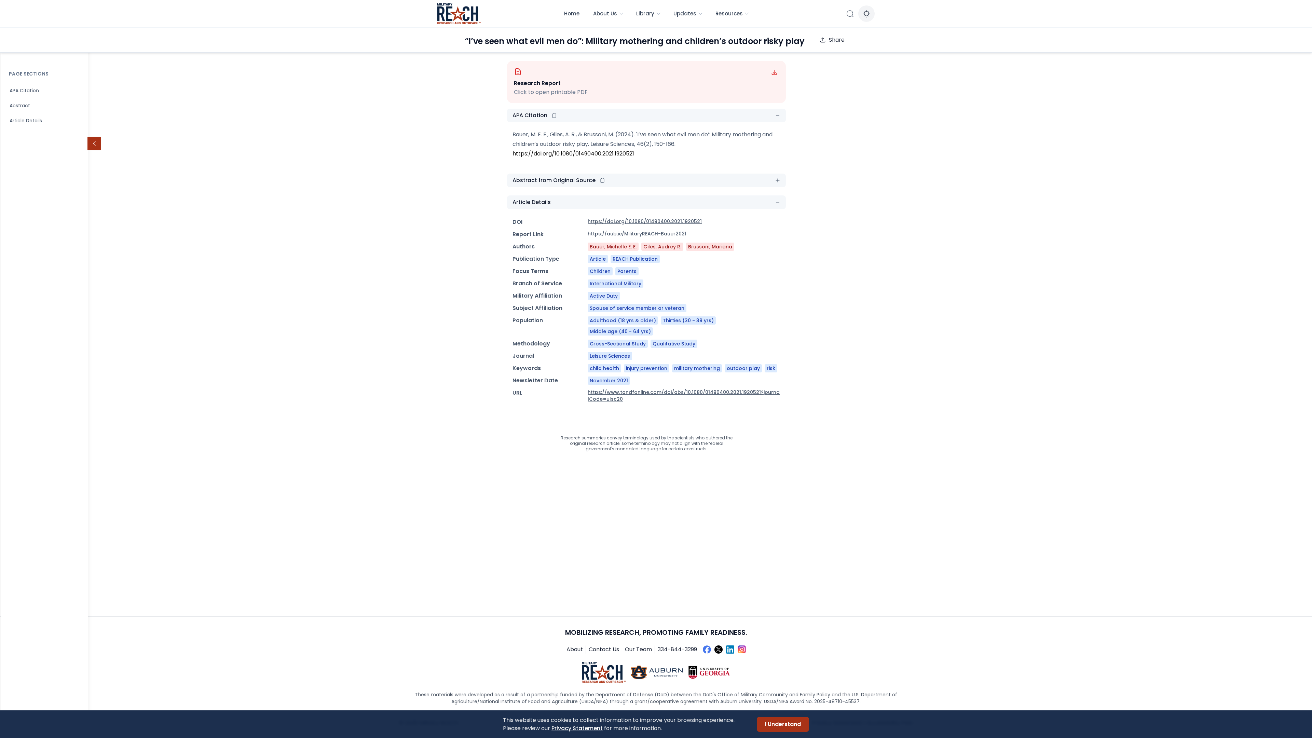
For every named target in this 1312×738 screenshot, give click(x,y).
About (574, 649)
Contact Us (604, 649)
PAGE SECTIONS (29, 73)
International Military (615, 283)
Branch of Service (537, 283)
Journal (523, 356)
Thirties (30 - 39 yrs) (688, 320)
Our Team (638, 649)
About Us (605, 13)
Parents (627, 271)
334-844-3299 (677, 649)
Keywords (526, 368)
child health (604, 368)
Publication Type (535, 259)
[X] (718, 649)
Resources (729, 13)
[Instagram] (742, 649)
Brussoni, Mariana (710, 246)
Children (600, 271)
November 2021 (609, 380)
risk (771, 368)
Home (571, 13)
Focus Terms (530, 271)
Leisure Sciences (610, 356)
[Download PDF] (774, 72)
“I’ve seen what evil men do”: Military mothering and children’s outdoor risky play (635, 41)
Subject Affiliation (537, 308)
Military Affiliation (537, 296)
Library (645, 13)
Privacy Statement (577, 728)
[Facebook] (707, 649)
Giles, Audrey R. (662, 246)
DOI (517, 222)
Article (598, 259)
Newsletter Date (535, 380)
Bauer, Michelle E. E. (613, 246)
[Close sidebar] (94, 143)
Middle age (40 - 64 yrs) (620, 331)
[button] (554, 115)
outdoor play (743, 368)
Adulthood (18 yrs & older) (623, 320)
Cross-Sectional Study (618, 343)
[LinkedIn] (730, 649)
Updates (684, 13)
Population (527, 320)
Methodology (531, 343)
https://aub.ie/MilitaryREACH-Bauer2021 (637, 233)
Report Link (528, 234)
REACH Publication (635, 259)
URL (517, 393)
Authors (523, 246)
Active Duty (604, 295)
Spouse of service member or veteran (637, 308)
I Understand (783, 724)
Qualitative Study (674, 343)
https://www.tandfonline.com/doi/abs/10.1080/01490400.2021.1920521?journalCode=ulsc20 (684, 395)
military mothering (697, 368)
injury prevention (646, 368)
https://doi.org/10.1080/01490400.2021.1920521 (573, 154)
